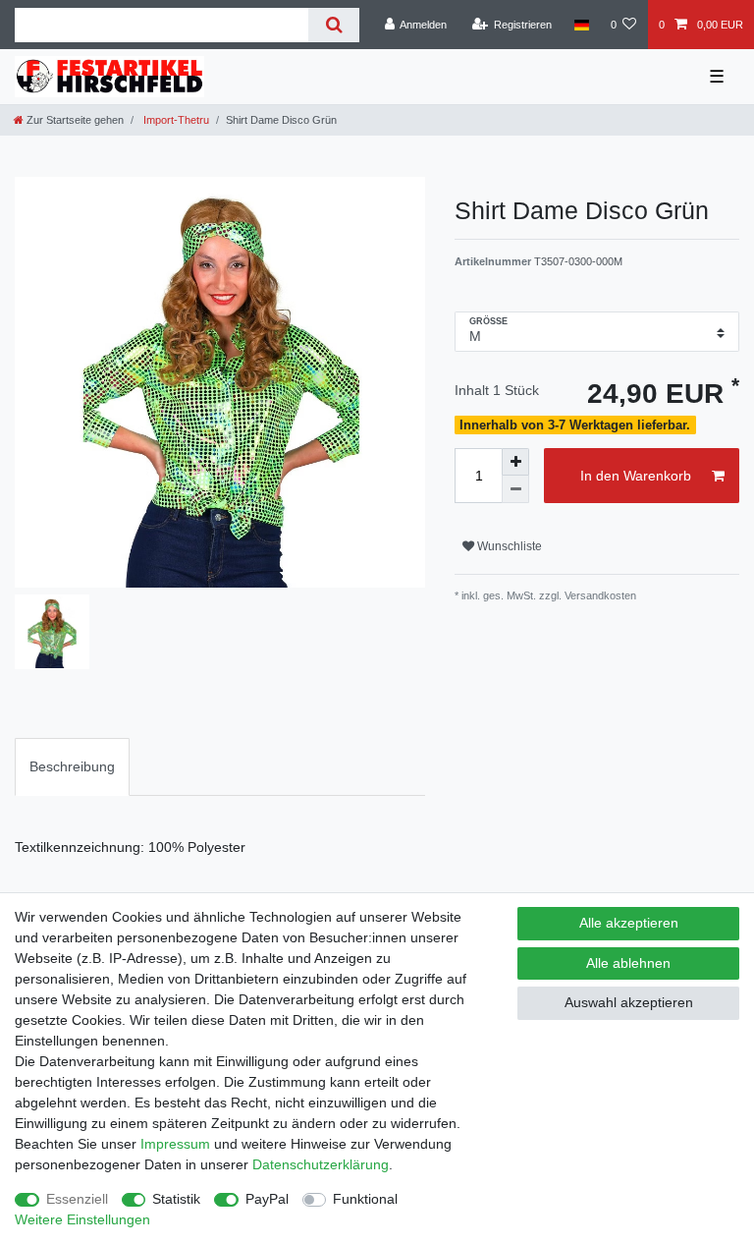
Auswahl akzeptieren (629, 1002)
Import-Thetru (174, 120)
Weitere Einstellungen (82, 1219)
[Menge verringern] (515, 489)
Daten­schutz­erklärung (320, 1164)
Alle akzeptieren (628, 923)
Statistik (176, 1199)
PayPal (267, 1199)
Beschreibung (72, 766)
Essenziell (77, 1199)
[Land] (581, 24)
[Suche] (333, 25)
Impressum (175, 1144)
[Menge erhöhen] (515, 462)
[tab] (72, 767)
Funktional (365, 1199)
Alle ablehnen (628, 963)
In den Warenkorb (635, 475)
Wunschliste (508, 546)
